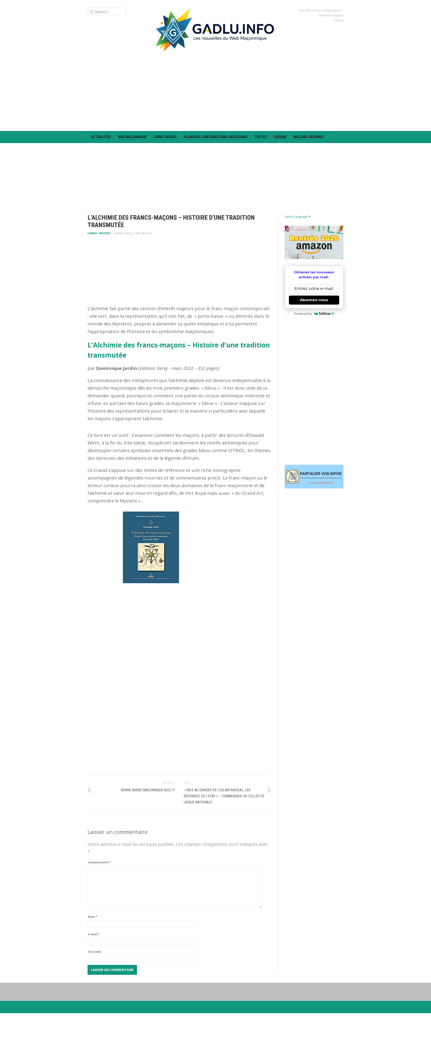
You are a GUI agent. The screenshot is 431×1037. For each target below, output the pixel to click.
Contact (337, 20)
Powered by (303, 313)
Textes (261, 137)
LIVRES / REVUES (99, 233)
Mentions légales (331, 15)
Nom (92, 917)
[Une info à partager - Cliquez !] (314, 477)
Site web (94, 952)
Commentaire (99, 862)
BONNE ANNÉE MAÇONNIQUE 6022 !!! (148, 790)
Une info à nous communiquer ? (320, 10)
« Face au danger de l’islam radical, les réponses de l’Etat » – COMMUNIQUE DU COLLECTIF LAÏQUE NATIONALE (224, 796)
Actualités (101, 137)
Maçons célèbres (309, 137)
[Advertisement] (215, 91)
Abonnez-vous (314, 300)
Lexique (280, 137)
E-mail (93, 934)
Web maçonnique (132, 137)
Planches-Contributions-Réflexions (215, 137)
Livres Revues (165, 137)
